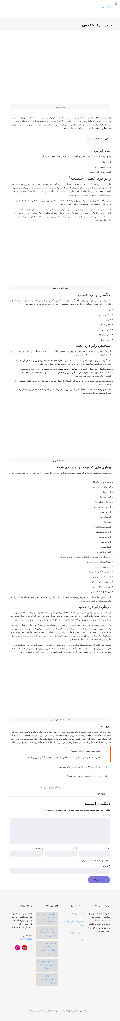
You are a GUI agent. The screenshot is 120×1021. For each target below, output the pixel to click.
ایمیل (74, 848)
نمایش (92, 139)
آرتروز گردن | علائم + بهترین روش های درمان (48, 979)
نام (108, 848)
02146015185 (25, 939)
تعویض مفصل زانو (76, 932)
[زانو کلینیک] (109, 6)
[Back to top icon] (60, 1007)
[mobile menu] (5, 6)
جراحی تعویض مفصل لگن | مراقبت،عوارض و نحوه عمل (48, 948)
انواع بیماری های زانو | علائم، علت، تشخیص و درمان (47, 917)
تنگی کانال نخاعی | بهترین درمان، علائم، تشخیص (47, 932)
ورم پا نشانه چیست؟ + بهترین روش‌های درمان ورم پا (47, 964)
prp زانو (80, 940)
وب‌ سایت (39, 848)
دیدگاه (106, 815)
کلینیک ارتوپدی (78, 913)
